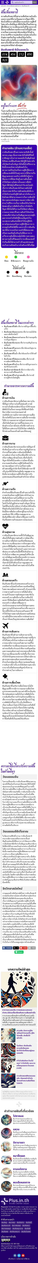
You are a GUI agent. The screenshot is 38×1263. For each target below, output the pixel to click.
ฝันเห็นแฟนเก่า (14, 1231)
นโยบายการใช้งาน (23, 1259)
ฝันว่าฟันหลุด (16, 1225)
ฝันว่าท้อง (12, 1222)
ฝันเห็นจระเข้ (6, 1225)
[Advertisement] (19, 299)
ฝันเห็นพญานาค (18, 1228)
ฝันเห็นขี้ (28, 1222)
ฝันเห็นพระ (26, 1225)
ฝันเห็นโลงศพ (26, 1231)
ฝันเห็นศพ (5, 1231)
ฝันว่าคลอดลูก (6, 1228)
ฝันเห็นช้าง (20, 1222)
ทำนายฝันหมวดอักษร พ (14, 6)
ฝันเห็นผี (27, 1228)
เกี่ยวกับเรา (11, 1259)
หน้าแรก (3, 6)
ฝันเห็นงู (4, 1222)
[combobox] (21, 2)
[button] (7, 948)
